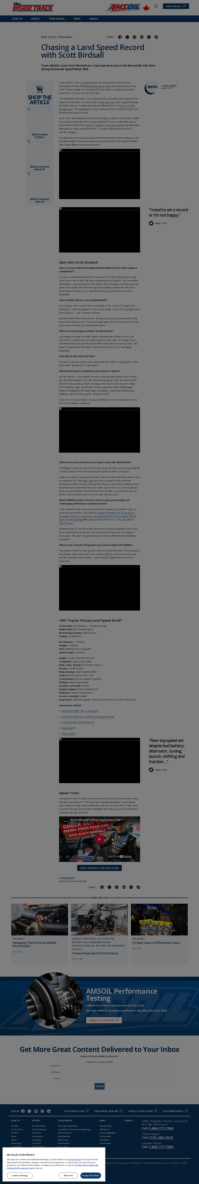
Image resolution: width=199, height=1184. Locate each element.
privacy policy (74, 1159)
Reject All (68, 1175)
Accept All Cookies (90, 1175)
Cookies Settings (20, 1175)
